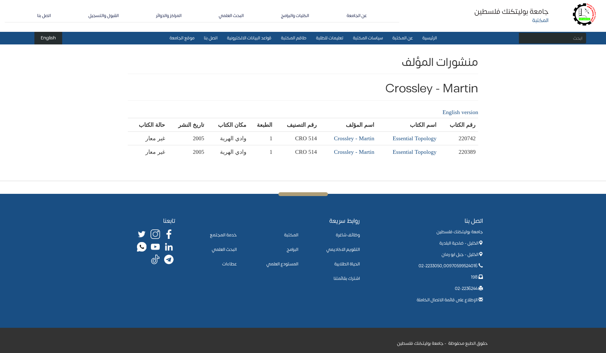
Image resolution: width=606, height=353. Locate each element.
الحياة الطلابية (347, 264)
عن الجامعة (357, 15)
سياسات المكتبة (368, 38)
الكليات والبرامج (295, 15)
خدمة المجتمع (223, 235)
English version (460, 112)
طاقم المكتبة (293, 38)
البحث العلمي (231, 15)
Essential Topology (415, 138)
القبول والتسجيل (103, 15)
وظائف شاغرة (348, 235)
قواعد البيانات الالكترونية (249, 38)
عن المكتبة (402, 38)
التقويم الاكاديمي (343, 249)
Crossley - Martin (354, 138)
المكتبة (291, 235)
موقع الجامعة (181, 38)
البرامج (292, 249)
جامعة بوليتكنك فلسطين (511, 11)
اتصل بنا (44, 15)
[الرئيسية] (585, 14)
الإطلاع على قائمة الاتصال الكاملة (447, 300)
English (48, 38)
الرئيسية (429, 38)
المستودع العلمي (282, 264)
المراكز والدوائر (168, 15)
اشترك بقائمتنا (347, 278)
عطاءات (229, 264)
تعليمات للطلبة (329, 38)
